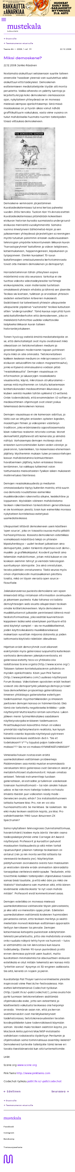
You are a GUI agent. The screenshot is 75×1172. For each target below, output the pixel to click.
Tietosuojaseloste (13, 1147)
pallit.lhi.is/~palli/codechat (44, 1081)
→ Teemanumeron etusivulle (18, 43)
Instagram (9, 1133)
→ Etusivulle (10, 39)
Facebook (9, 1127)
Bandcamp (9, 1139)
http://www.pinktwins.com (33, 1073)
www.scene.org (27, 1065)
